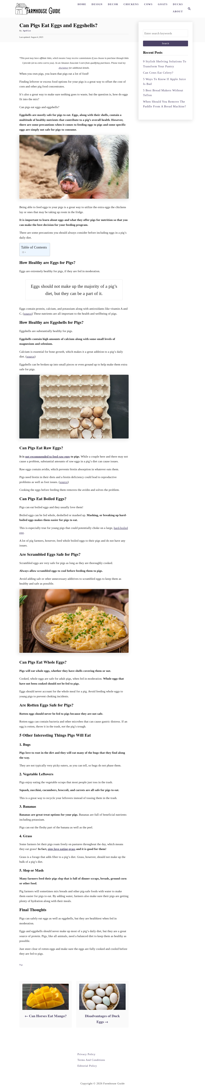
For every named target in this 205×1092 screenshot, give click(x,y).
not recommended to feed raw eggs (47, 456)
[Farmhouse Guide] (37, 8)
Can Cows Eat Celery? (158, 72)
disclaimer (64, 68)
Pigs (21, 965)
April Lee (27, 31)
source (28, 313)
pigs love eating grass (61, 849)
